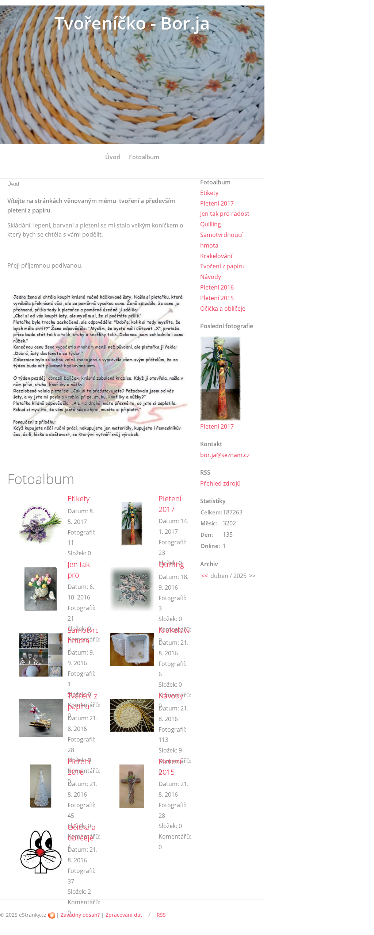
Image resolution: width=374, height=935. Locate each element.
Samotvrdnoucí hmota (93, 635)
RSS (161, 914)
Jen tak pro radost (79, 574)
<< (204, 576)
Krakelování (178, 630)
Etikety (78, 498)
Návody (171, 696)
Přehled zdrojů (220, 483)
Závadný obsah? (80, 914)
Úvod (112, 157)
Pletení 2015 (170, 766)
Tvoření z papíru (82, 701)
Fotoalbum (144, 157)
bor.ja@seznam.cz (224, 455)
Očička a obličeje (82, 832)
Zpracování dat (124, 914)
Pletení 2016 (79, 766)
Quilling (171, 564)
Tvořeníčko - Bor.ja (132, 23)
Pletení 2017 (170, 504)
